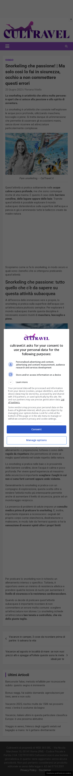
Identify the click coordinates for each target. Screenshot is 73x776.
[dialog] (36, 388)
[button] (36, 382)
